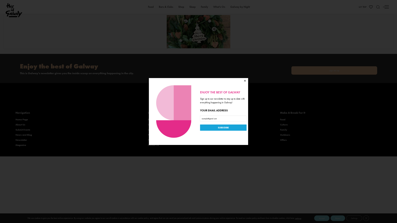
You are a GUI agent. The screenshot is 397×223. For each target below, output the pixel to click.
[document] (198, 111)
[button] (245, 81)
